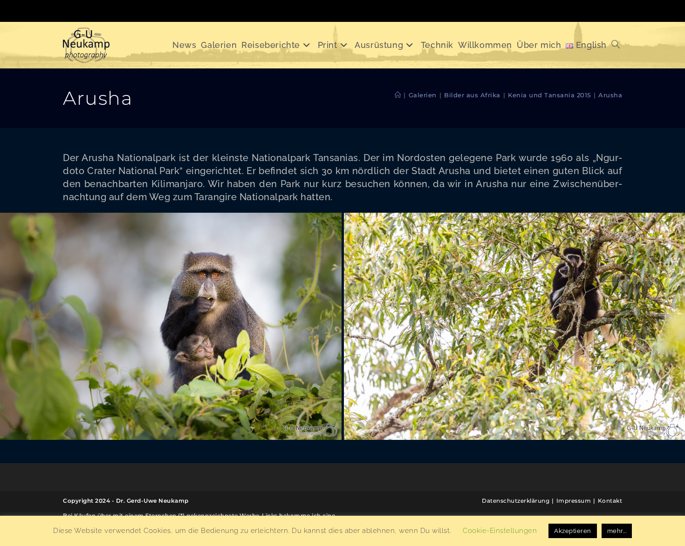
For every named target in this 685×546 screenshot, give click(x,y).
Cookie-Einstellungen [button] (500, 530)
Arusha (610, 95)
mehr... (617, 530)
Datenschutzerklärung (515, 500)
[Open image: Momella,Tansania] (171, 326)
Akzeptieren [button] (572, 530)
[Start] (398, 95)
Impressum (573, 500)
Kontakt (610, 500)
